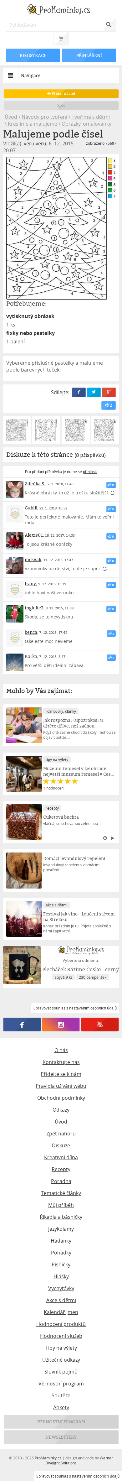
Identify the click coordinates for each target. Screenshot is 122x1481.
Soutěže (61, 1395)
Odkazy (61, 1109)
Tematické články (61, 1193)
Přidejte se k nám (61, 1074)
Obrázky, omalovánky (86, 123)
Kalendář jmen (61, 1312)
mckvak (33, 559)
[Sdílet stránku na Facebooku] (79, 392)
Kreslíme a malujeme (32, 123)
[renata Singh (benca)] (14, 638)
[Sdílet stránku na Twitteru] (94, 392)
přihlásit (90, 471)
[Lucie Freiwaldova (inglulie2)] (14, 613)
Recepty (61, 1169)
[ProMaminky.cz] (61, 10)
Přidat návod (63, 93)
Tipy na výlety (61, 1347)
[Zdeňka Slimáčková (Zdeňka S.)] (14, 489)
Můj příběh (61, 1205)
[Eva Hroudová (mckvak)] (14, 565)
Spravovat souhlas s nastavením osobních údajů (77, 1475)
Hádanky (61, 1240)
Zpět (61, 105)
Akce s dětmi (61, 1300)
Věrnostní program (61, 1383)
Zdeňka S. (35, 484)
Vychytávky (61, 1288)
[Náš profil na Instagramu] (61, 1025)
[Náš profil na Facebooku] (22, 1025)
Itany (30, 584)
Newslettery (61, 1437)
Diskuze (61, 1145)
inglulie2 (34, 608)
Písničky (61, 1264)
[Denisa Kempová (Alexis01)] (14, 541)
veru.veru (35, 143)
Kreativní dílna (61, 1157)
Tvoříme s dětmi (91, 116)
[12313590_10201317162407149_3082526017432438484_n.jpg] (17, 430)
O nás (61, 1050)
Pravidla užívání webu (61, 1085)
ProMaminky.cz (48, 1457)
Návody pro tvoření (44, 116)
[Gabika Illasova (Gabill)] (14, 513)
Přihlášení (89, 55)
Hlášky (61, 1276)
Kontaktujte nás (61, 1062)
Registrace (32, 55)
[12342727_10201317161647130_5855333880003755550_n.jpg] (46, 430)
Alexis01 (34, 535)
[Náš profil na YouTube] (100, 1025)
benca (31, 632)
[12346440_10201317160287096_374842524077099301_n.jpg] (76, 430)
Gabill (31, 508)
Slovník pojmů (61, 1371)
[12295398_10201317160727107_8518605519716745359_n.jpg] (61, 228)
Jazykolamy (61, 1228)
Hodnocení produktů (61, 1324)
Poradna (61, 1181)
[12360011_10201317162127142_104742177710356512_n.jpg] (105, 430)
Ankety (61, 1407)
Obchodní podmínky (61, 1097)
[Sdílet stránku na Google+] (109, 392)
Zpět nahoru (61, 1133)
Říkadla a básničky (61, 1216)
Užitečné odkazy (61, 1359)
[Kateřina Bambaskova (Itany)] (14, 589)
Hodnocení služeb (61, 1335)
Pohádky (61, 1252)
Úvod (11, 116)
